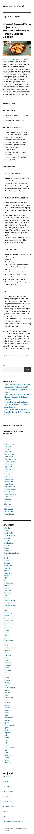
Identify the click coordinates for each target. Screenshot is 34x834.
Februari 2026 (9, 454)
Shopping (7, 710)
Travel (6, 745)
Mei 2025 (7, 474)
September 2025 (10, 467)
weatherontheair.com (10, 59)
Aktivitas (7, 528)
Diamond (7, 593)
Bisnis (6, 555)
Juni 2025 (7, 471)
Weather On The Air (14, 6)
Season (7, 705)
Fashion (7, 608)
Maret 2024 (8, 509)
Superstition (8, 733)
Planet (6, 685)
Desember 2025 (10, 459)
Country (7, 585)
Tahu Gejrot (24, 355)
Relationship (9, 698)
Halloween (8, 628)
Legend (7, 650)
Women (7, 757)
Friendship (8, 613)
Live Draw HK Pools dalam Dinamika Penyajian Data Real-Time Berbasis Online (17, 412)
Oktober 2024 (9, 491)
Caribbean (8, 565)
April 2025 (8, 476)
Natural (7, 675)
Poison (6, 690)
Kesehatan (8, 643)
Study (6, 730)
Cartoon (7, 568)
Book (6, 558)
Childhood (8, 575)
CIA (5, 578)
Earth (6, 598)
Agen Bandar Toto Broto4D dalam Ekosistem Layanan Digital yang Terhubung (16, 397)
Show (6, 713)
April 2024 (8, 506)
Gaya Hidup (8, 620)
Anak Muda (8, 533)
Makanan (7, 655)
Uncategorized (14, 355)
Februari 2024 (9, 511)
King (6, 645)
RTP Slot (6, 782)
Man (6, 658)
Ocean (6, 678)
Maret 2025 (8, 479)
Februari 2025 (9, 481)
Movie (6, 668)
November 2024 (10, 489)
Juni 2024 (7, 501)
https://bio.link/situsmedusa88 (14, 821)
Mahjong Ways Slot (10, 806)
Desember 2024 (10, 486)
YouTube (7, 762)
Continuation (9, 583)
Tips (6, 740)
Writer (6, 760)
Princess (7, 693)
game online (8, 618)
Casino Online (8, 791)
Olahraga (7, 680)
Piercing (7, 683)
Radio (6, 695)
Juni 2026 (7, 449)
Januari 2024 (9, 514)
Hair (6, 625)
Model (6, 660)
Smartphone (9, 718)
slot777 (5, 811)
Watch (6, 752)
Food (6, 610)
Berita (6, 550)
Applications (8, 543)
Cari (4, 366)
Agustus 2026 (9, 444)
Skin (6, 715)
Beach (6, 545)
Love (6, 653)
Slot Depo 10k (7, 786)
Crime (6, 588)
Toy (5, 742)
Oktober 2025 (9, 464)
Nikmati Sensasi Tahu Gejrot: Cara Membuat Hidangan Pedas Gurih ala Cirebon (17, 30)
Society (7, 720)
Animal (7, 538)
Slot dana (6, 796)
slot (4, 816)
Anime (6, 540)
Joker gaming (7, 801)
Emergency (8, 603)
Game (6, 615)
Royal (6, 700)
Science (7, 703)
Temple (7, 738)
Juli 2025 (7, 469)
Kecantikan (8, 640)
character (7, 573)
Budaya (7, 563)
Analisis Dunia (9, 535)
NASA (6, 673)
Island (6, 635)
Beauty (6, 548)
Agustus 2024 (9, 496)
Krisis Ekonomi (9, 648)
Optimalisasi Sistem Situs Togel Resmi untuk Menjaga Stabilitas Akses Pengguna (15, 404)
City (5, 580)
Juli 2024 (7, 499)
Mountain (8, 665)
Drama (6, 595)
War (5, 750)
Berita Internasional (11, 553)
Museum (7, 670)
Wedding (7, 755)
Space (6, 723)
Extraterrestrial (10, 605)
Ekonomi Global (10, 600)
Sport (6, 728)
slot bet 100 (7, 777)
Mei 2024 (7, 504)
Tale (6, 735)
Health (6, 630)
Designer (7, 590)
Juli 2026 (7, 447)
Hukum (7, 633)
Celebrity (7, 570)
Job (5, 638)
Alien (6, 530)
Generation (8, 623)
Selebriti (7, 708)
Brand (6, 560)
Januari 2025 (9, 484)
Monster (7, 663)
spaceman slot (9, 725)
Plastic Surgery (9, 688)
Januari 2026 (9, 457)
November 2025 (10, 462)
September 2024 (10, 494)
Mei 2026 (7, 452)
